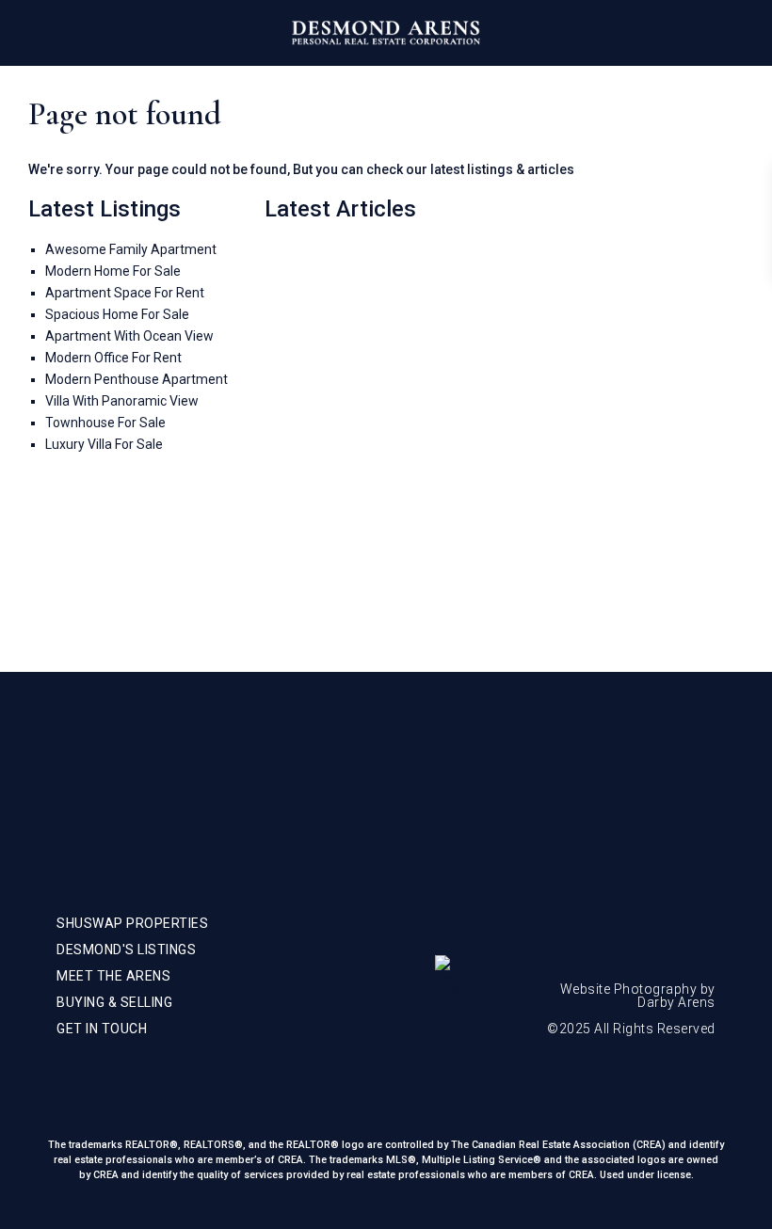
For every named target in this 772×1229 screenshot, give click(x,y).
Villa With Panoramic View (122, 400)
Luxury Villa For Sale (104, 444)
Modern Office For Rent (113, 357)
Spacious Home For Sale (117, 314)
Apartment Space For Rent (124, 292)
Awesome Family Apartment (131, 249)
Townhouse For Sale (105, 422)
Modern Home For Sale (113, 271)
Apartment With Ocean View (129, 335)
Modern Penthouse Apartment (136, 379)
